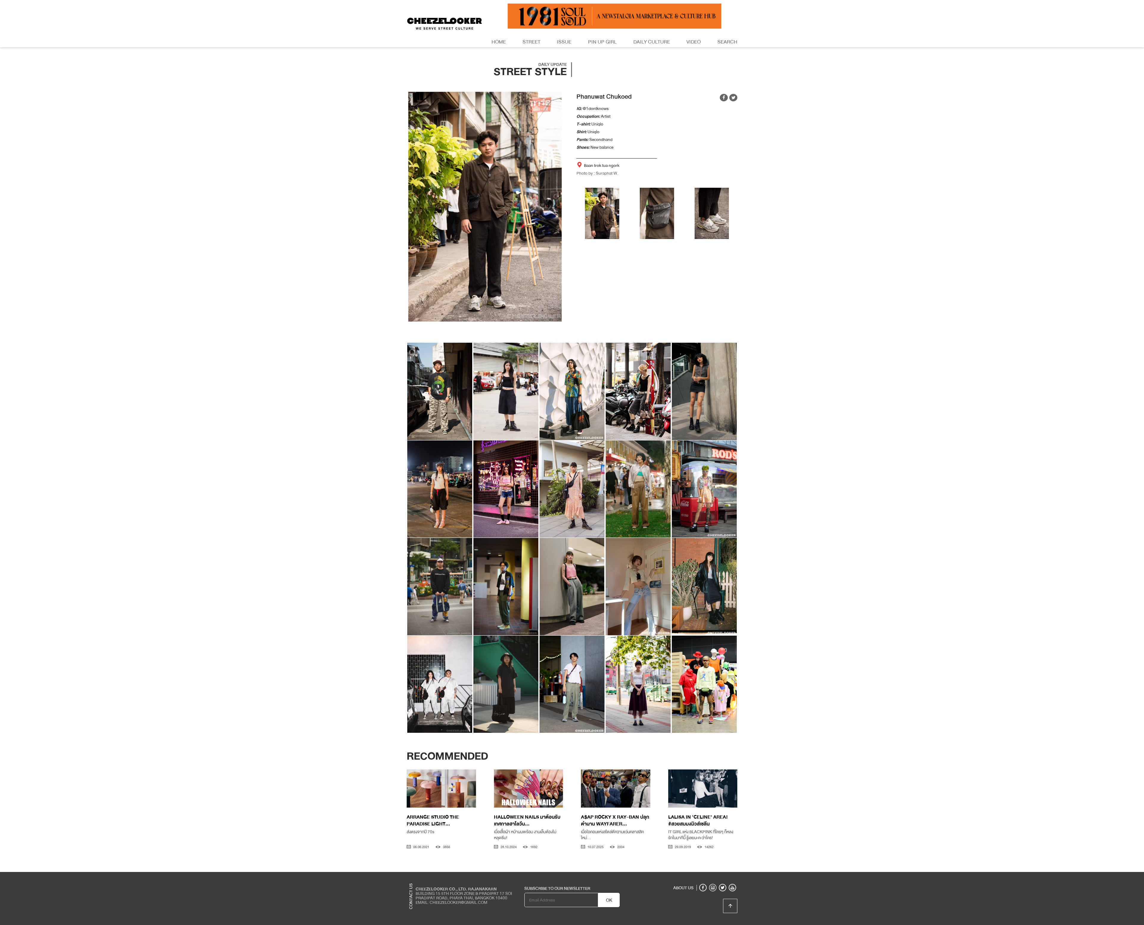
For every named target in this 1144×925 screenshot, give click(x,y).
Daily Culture (651, 42)
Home (499, 42)
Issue (564, 42)
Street (531, 42)
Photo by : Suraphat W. (597, 173)
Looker (713, 876)
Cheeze (694, 876)
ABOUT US (683, 888)
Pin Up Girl (602, 42)
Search (727, 42)
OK (609, 900)
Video (693, 42)
